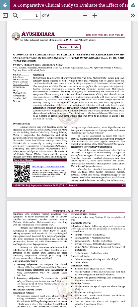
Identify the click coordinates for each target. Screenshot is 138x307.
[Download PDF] (133, 5)
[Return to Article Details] (5, 5)
